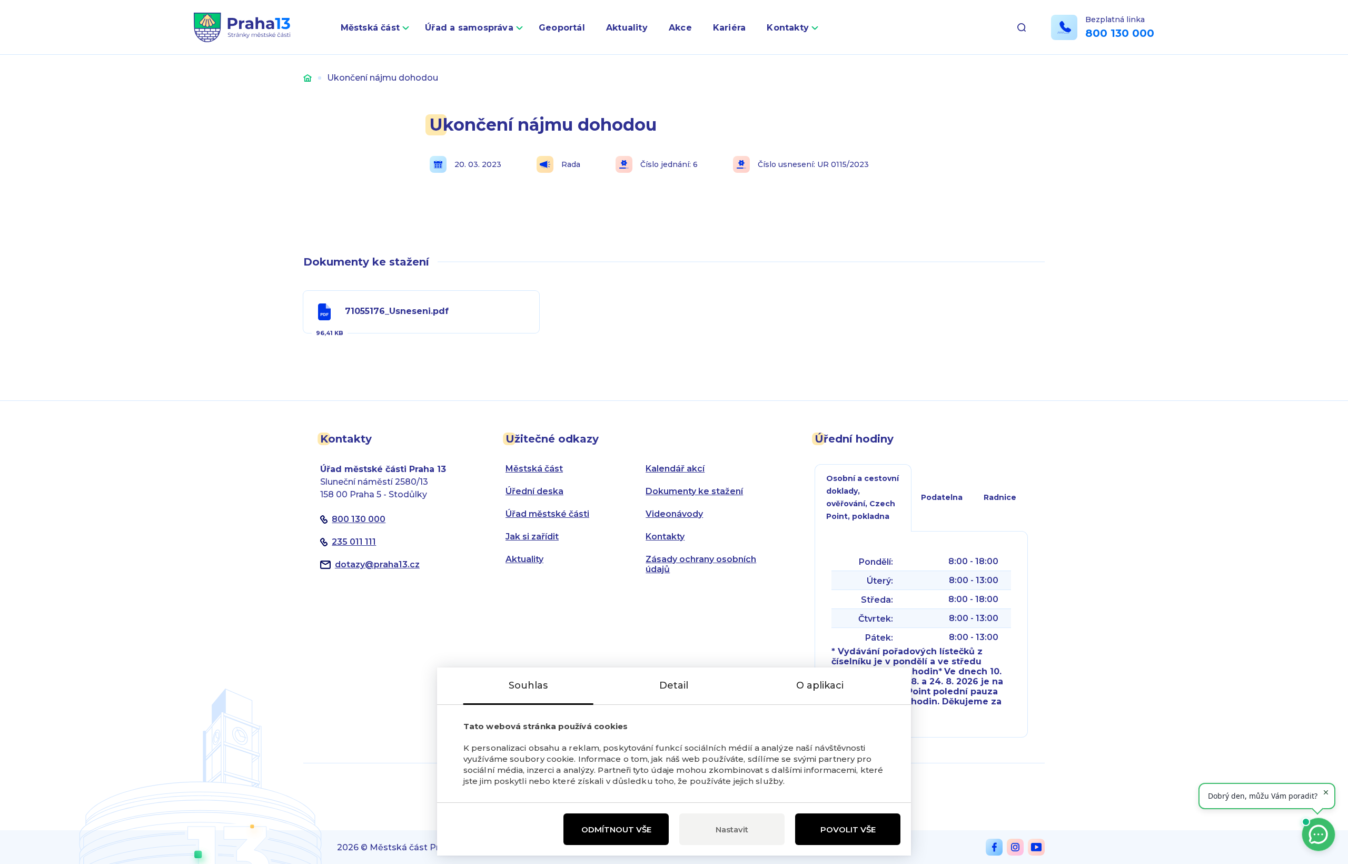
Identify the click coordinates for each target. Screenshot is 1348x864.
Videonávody (674, 514)
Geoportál (562, 28)
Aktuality (627, 28)
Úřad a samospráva (469, 28)
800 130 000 (1119, 33)
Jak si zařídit (532, 537)
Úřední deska (534, 491)
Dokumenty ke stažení (694, 491)
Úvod (307, 78)
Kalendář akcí (675, 469)
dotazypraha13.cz (377, 564)
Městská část (370, 28)
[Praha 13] (242, 27)
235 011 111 (354, 542)
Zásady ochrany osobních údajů (701, 564)
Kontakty (788, 28)
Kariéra (729, 28)
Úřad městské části (547, 514)
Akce (680, 28)
